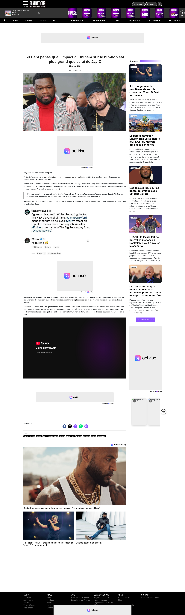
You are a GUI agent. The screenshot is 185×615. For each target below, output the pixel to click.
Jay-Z (57, 189)
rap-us (26, 436)
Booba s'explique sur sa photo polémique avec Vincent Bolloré (144, 190)
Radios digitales (78, 20)
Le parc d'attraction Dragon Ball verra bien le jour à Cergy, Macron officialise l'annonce (144, 140)
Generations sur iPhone (80, 597)
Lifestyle (58, 20)
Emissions (27, 597)
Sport (43, 20)
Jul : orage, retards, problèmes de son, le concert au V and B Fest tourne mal (144, 91)
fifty (73, 436)
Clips (120, 600)
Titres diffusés (154, 20)
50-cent (32, 436)
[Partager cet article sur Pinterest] (74, 427)
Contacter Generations (150, 597)
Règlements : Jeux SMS (103, 603)
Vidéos (119, 20)
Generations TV (101, 20)
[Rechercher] (160, 4)
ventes (93, 436)
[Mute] (39, 13)
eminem (39, 436)
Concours (134, 20)
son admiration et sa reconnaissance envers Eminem (65, 177)
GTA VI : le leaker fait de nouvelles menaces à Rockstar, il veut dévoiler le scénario (144, 241)
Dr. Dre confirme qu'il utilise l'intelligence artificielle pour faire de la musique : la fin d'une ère (145, 291)
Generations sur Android (80, 600)
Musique (29, 20)
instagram (86, 436)
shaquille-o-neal (53, 436)
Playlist (26, 603)
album (68, 436)
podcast (62, 436)
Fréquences (175, 20)
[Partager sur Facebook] (63, 427)
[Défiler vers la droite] (163, 411)
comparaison (101, 436)
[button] (139, 411)
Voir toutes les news (145, 319)
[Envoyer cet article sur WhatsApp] (80, 427)
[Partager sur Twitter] (69, 427)
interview (79, 436)
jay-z (44, 436)
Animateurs (28, 600)
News (15, 20)
